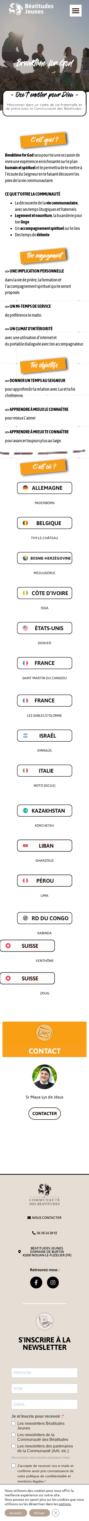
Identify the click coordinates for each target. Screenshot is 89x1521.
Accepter (16, 1513)
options (65, 1504)
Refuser (39, 1513)
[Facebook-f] (36, 1282)
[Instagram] (53, 1282)
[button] (76, 11)
